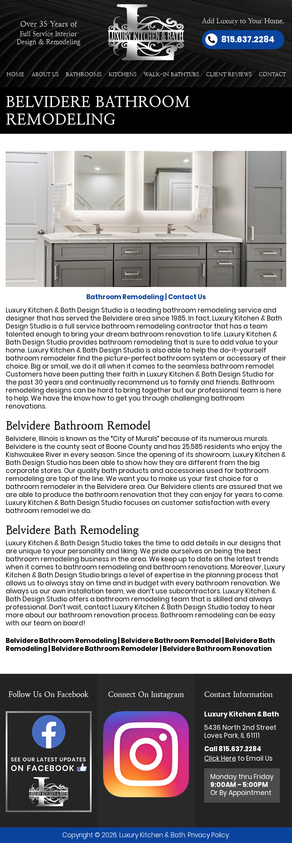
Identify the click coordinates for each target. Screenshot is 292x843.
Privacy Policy (208, 835)
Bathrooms (84, 74)
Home (15, 74)
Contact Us (187, 296)
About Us (45, 74)
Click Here (220, 758)
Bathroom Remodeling (125, 296)
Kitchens (122, 74)
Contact (272, 74)
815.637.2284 (240, 748)
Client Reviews (229, 74)
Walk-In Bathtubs (171, 74)
